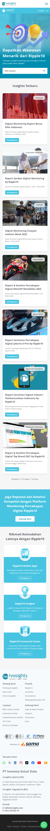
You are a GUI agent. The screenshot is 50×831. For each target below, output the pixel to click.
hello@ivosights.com (14, 808)
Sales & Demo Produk (34, 709)
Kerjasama (29, 717)
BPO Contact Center (11, 709)
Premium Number (10, 725)
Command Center (10, 713)
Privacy (16, 826)
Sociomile (29, 692)
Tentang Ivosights (10, 688)
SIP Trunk (7, 721)
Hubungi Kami (25, 519)
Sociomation (30, 696)
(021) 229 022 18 (12, 810)
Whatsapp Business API (35, 700)
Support (28, 713)
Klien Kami (7, 692)
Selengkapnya (12, 140)
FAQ (9, 826)
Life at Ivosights (9, 696)
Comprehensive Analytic (13, 717)
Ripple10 (29, 688)
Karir (27, 721)
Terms (23, 826)
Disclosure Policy (35, 826)
